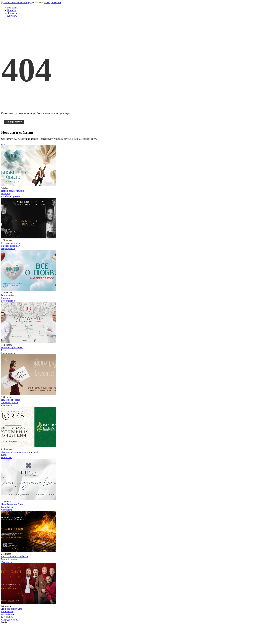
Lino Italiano (7, 507)
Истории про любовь (12, 347)
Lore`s (4, 350)
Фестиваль (6, 405)
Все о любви (7, 295)
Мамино (5, 193)
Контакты (12, 15)
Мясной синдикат (10, 245)
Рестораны (12, 7)
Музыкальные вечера (12, 243)
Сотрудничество (9, 619)
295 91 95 (52, 2)
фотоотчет (6, 457)
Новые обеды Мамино (12, 191)
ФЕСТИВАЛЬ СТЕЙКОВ (14, 556)
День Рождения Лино (12, 504)
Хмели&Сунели (9, 402)
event (3, 196)
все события (7, 614)
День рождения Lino (11, 608)
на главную (14, 122)
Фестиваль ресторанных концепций (19, 452)
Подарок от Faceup (11, 399)
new (3, 144)
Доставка (12, 13)
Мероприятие (13, 196)
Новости (11, 10)
